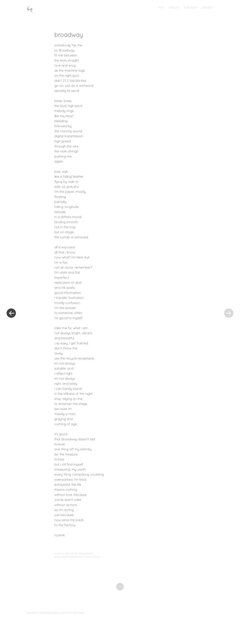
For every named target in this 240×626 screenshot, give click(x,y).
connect (208, 7)
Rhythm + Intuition (73, 612)
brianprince (86, 553)
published (190, 7)
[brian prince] (31, 9)
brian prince (62, 556)
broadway (76, 556)
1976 (161, 7)
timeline (173, 7)
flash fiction (92, 556)
